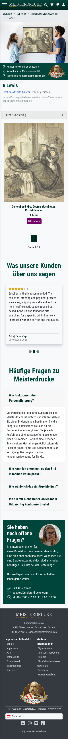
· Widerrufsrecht (13, 661)
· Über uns (10, 670)
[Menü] (4, 5)
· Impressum (11, 648)
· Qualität (41, 657)
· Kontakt (9, 644)
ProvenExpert (22, 336)
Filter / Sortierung (15, 115)
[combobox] (34, 716)
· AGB (8, 652)
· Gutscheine (43, 670)
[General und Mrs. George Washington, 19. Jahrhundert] (34, 162)
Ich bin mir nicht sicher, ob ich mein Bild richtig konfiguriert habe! (33, 501)
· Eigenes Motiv (44, 648)
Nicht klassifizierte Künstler (44, 13)
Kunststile (21, 13)
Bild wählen (34, 221)
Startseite (8, 13)
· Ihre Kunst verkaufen (48, 652)
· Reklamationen (13, 665)
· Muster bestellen (46, 674)
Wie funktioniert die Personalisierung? (22, 398)
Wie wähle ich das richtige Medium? (33, 486)
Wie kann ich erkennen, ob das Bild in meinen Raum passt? (32, 471)
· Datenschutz (12, 657)
